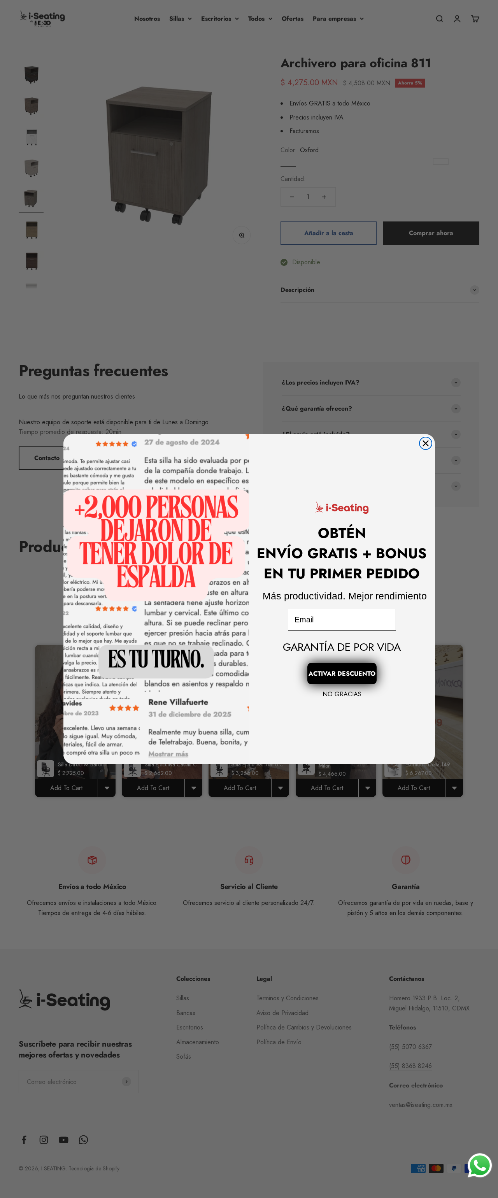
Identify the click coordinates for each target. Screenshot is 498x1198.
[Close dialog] (425, 443)
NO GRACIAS (342, 694)
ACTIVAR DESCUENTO (342, 673)
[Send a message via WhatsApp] (480, 1165)
